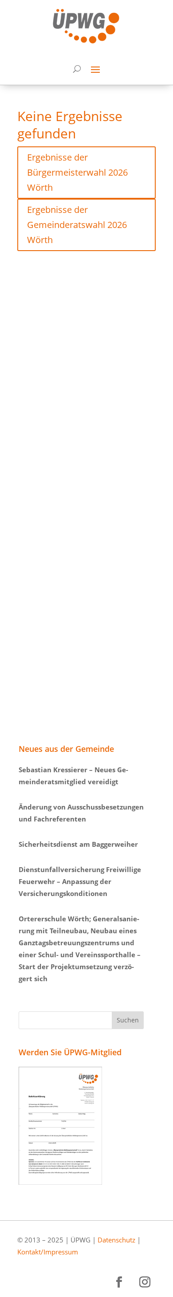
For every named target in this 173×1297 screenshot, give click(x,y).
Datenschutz (116, 1239)
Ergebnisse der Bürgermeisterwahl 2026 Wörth (77, 172)
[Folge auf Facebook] (119, 1282)
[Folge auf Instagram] (145, 1282)
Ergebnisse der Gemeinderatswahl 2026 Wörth (77, 225)
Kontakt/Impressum (47, 1251)
